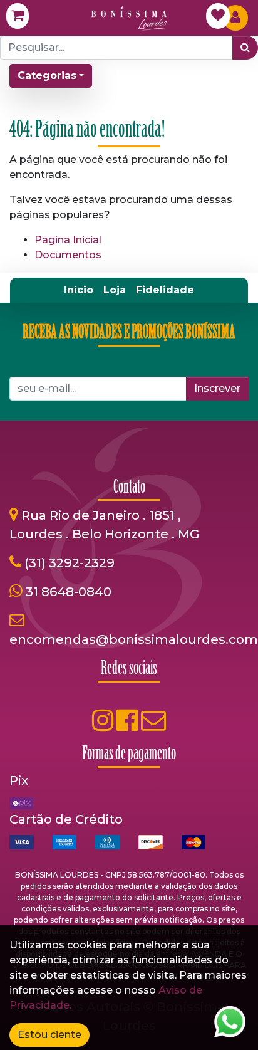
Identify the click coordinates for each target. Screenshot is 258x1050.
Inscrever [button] (217, 388)
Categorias (47, 75)
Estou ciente (49, 1035)
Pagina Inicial (67, 240)
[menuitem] (78, 290)
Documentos (67, 255)
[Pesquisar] (245, 48)
